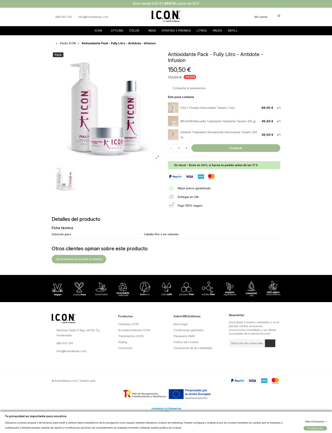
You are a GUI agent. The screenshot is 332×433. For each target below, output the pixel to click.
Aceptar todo (315, 428)
